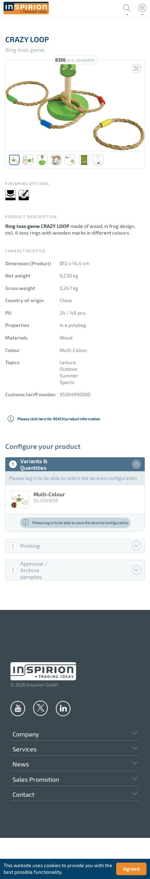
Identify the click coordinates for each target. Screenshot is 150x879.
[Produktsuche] (127, 8)
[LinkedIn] (63, 708)
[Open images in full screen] (136, 68)
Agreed (131, 869)
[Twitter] (40, 708)
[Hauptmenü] (142, 8)
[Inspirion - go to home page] (26, 12)
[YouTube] (17, 708)
